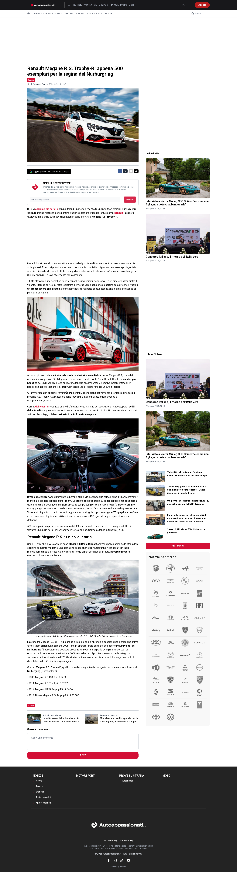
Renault (118, 212)
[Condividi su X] (125, 171)
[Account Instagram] (115, 860)
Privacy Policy (110, 840)
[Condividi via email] (131, 171)
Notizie (77, 5)
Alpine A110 (41, 406)
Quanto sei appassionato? (47, 13)
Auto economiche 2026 (99, 13)
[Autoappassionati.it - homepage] (43, 5)
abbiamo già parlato (47, 209)
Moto (123, 5)
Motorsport (102, 5)
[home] (28, 13)
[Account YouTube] (128, 860)
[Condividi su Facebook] (120, 171)
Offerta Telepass (74, 13)
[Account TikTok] (121, 860)
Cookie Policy (126, 840)
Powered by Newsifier (119, 866)
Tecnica (31, 80)
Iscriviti (129, 199)
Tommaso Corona (40, 84)
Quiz (131, 5)
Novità (88, 5)
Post (83, 755)
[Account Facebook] (108, 860)
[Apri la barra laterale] (69, 5)
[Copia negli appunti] (136, 171)
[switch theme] (184, 5)
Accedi (202, 5)
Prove (115, 5)
